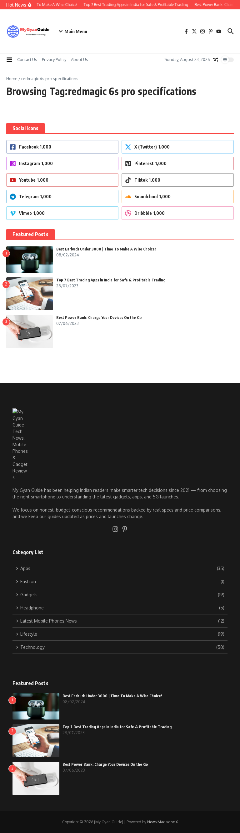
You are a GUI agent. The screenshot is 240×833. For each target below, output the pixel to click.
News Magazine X (162, 822)
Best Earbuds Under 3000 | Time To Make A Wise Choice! (106, 249)
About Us (79, 59)
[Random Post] (215, 59)
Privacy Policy (54, 59)
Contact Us (27, 59)
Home (12, 78)
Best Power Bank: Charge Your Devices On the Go (99, 317)
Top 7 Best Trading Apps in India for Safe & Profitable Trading (110, 280)
